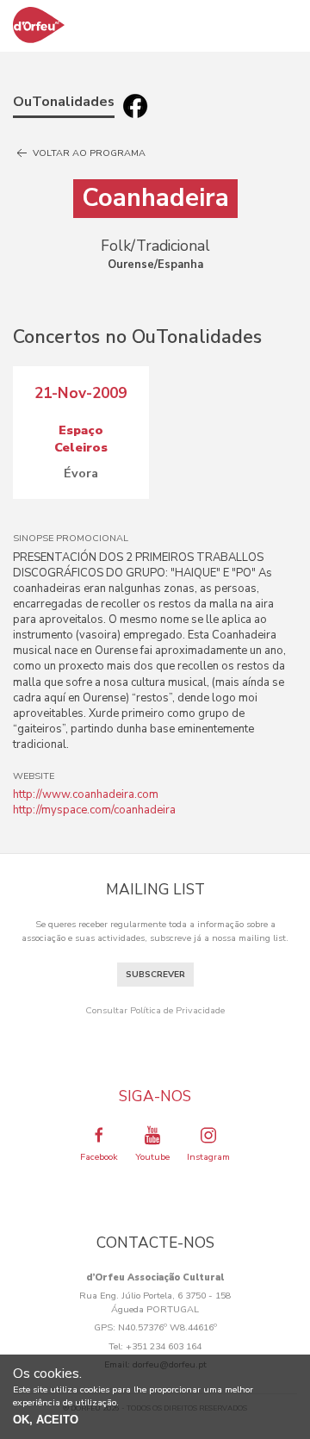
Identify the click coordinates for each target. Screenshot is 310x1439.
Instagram (208, 1156)
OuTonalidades (64, 101)
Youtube (152, 1156)
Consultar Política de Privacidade (155, 1010)
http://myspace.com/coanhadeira (94, 810)
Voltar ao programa (88, 152)
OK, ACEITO (45, 1419)
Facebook (99, 1156)
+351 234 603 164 (164, 1346)
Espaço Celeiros (81, 438)
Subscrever (155, 975)
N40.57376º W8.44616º (167, 1327)
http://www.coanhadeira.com (85, 794)
